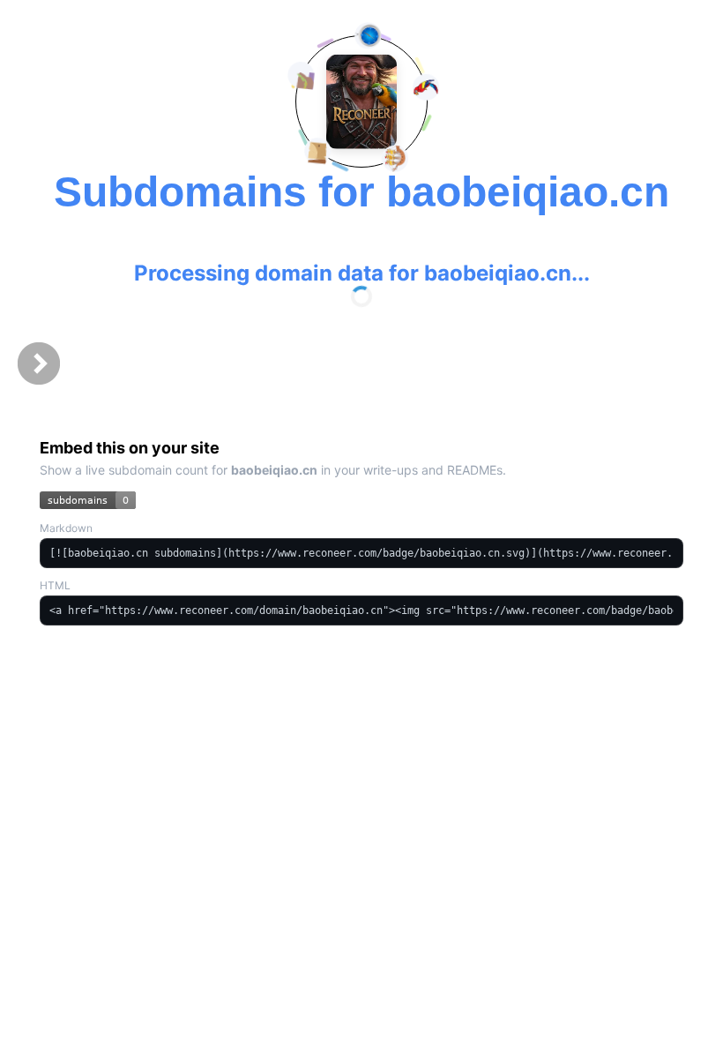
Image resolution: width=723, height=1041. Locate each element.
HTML (55, 585)
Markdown (66, 528)
